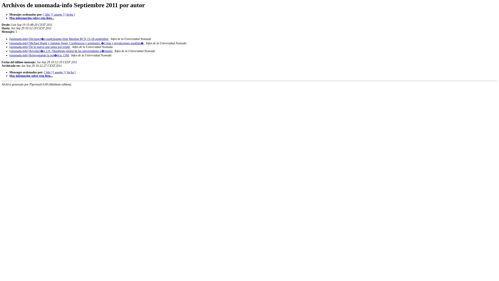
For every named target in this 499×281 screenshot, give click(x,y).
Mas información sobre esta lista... (31, 18)
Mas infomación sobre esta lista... (31, 75)
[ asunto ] (58, 14)
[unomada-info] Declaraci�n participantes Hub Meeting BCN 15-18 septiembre (59, 39)
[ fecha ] (70, 14)
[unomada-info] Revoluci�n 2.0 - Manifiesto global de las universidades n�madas (61, 51)
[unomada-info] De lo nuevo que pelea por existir (40, 47)
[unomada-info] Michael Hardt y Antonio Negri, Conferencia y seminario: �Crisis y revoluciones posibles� (76, 43)
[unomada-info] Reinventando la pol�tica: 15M (39, 55)
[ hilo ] (47, 14)
